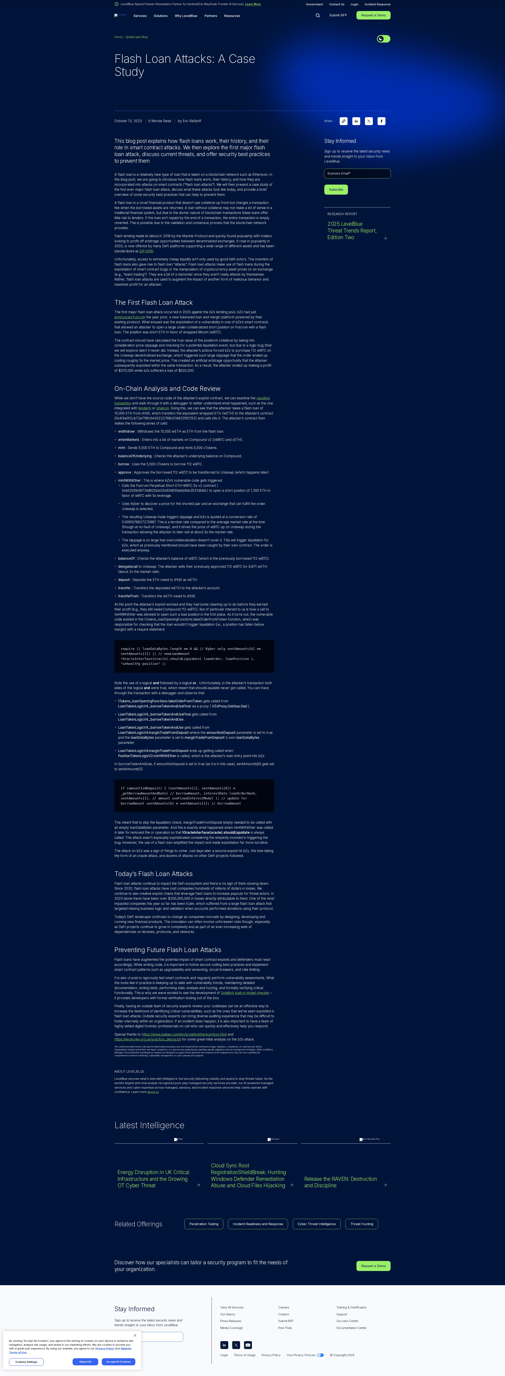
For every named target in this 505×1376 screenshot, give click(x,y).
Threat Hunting (361, 1224)
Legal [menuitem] (224, 1355)
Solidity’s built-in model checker (245, 993)
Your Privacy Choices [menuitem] (301, 1355)
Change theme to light (384, 39)
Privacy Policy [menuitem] (271, 1355)
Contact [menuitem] (283, 1314)
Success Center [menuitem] (347, 1321)
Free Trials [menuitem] (285, 1328)
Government (314, 4)
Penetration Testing (203, 1224)
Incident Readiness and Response (258, 1224)
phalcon (162, 408)
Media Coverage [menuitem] (231, 1328)
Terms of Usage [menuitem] (244, 1355)
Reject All (85, 1361)
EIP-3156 (146, 251)
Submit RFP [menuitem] (285, 1321)
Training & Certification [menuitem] (351, 1307)
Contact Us (336, 4)
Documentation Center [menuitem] (352, 1328)
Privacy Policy (104, 1348)
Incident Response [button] (378, 4)
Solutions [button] (160, 16)
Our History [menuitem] (227, 1314)
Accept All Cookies (119, 1361)
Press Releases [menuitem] (230, 1321)
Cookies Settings (26, 1361)
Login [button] (354, 4)
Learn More (253, 4)
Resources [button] (232, 16)
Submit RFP (338, 15)
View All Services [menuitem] (232, 1307)
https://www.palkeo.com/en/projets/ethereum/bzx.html (184, 1034)
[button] (318, 15)
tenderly (144, 408)
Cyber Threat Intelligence (317, 1224)
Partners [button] (211, 16)
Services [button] (140, 16)
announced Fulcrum (129, 317)
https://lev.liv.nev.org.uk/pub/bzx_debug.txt (147, 1039)
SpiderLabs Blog (137, 37)
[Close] (135, 1335)
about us (153, 1092)
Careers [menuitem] (283, 1307)
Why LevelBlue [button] (186, 16)
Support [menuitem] (342, 1314)
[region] (72, 1350)
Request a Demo (373, 15)
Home (118, 37)
